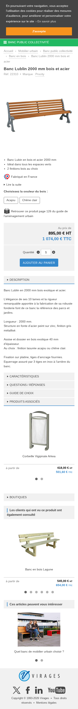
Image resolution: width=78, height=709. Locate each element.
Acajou (10, 200)
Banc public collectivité (58, 51)
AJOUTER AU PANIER (39, 262)
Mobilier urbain (28, 51)
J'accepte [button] (39, 31)
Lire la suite (13, 184)
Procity (39, 74)
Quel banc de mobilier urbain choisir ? (39, 651)
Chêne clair (29, 200)
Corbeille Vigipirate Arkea (39, 456)
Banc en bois (17, 56)
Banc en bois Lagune (39, 569)
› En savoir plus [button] (46, 21)
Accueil (8, 51)
